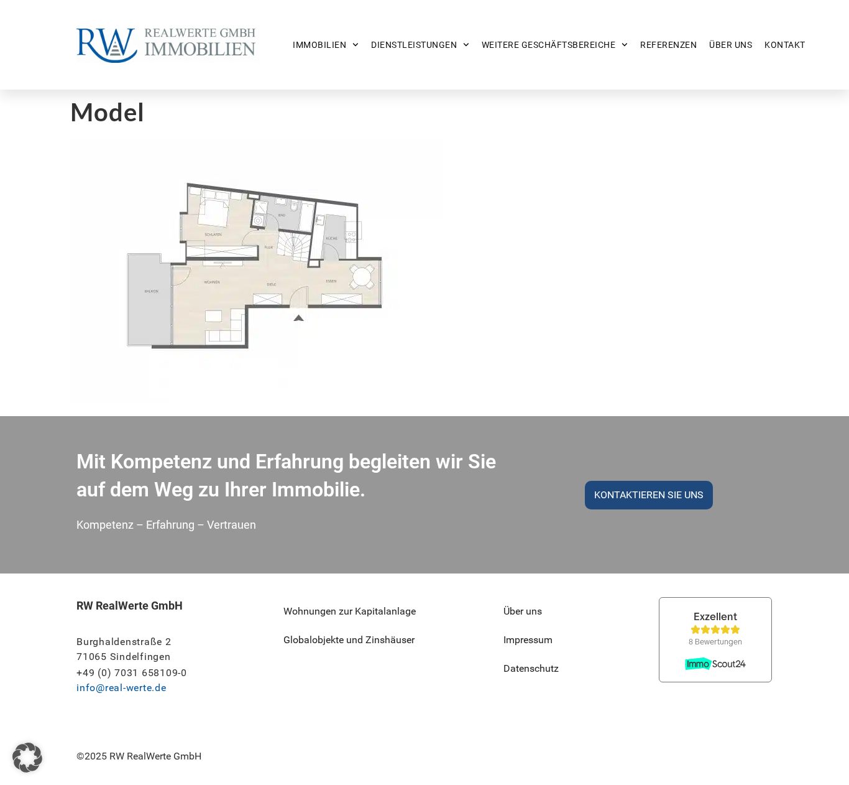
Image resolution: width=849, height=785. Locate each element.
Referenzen (668, 45)
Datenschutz (531, 668)
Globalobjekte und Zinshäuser (349, 640)
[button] (27, 757)
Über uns (730, 45)
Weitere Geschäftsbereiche (549, 45)
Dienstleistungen (414, 45)
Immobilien (319, 45)
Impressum (528, 640)
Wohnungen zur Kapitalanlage (349, 611)
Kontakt (784, 45)
